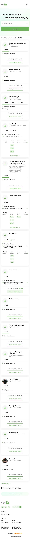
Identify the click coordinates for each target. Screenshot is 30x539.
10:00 (11, 216)
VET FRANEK (13, 432)
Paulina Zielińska (14, 270)
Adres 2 (13, 102)
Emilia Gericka (14, 299)
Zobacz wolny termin (15, 291)
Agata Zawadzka (14, 69)
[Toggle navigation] (27, 4)
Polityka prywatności (13, 536)
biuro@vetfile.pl (5, 522)
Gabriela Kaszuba (15, 196)
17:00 (18, 216)
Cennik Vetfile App (6, 514)
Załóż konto (16, 507)
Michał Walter (13, 379)
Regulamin (19, 536)
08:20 (12, 148)
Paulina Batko (13, 459)
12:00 (12, 255)
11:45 (11, 220)
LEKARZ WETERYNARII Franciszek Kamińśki (17, 162)
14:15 (12, 259)
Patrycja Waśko (14, 406)
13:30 (11, 223)
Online (21, 102)
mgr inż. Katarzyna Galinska (15, 352)
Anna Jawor (13, 233)
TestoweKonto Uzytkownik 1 (14, 97)
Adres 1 (6, 49)
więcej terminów (14, 155)
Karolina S (12, 124)
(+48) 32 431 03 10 (17, 522)
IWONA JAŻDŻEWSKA (16, 325)
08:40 (12, 151)
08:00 (12, 145)
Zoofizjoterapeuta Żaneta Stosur (17, 44)
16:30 (12, 262)
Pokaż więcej (5, 483)
